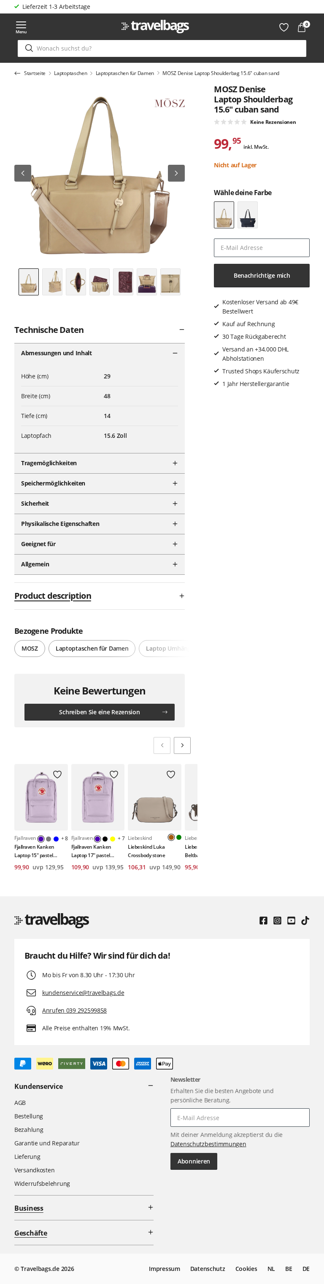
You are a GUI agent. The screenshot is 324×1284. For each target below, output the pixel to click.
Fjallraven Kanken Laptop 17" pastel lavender (91, 851)
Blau (56, 839)
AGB (20, 1103)
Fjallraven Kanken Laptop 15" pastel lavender (34, 851)
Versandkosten (34, 1170)
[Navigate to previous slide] (162, 745)
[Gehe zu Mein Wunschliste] (284, 27)
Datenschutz (207, 1269)
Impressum (164, 1269)
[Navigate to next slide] (182, 745)
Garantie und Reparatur (47, 1143)
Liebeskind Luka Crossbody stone (146, 850)
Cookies (246, 1269)
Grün (178, 837)
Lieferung (27, 1157)
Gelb (112, 839)
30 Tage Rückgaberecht (54, 7)
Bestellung (28, 1116)
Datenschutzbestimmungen (208, 1144)
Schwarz (105, 839)
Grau (48, 839)
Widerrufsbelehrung (42, 1183)
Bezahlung (28, 1130)
